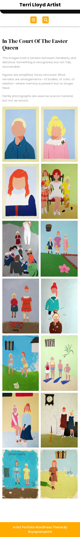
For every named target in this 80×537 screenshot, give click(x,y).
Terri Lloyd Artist (40, 4)
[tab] (34, 19)
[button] (20, 134)
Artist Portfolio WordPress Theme (38, 527)
